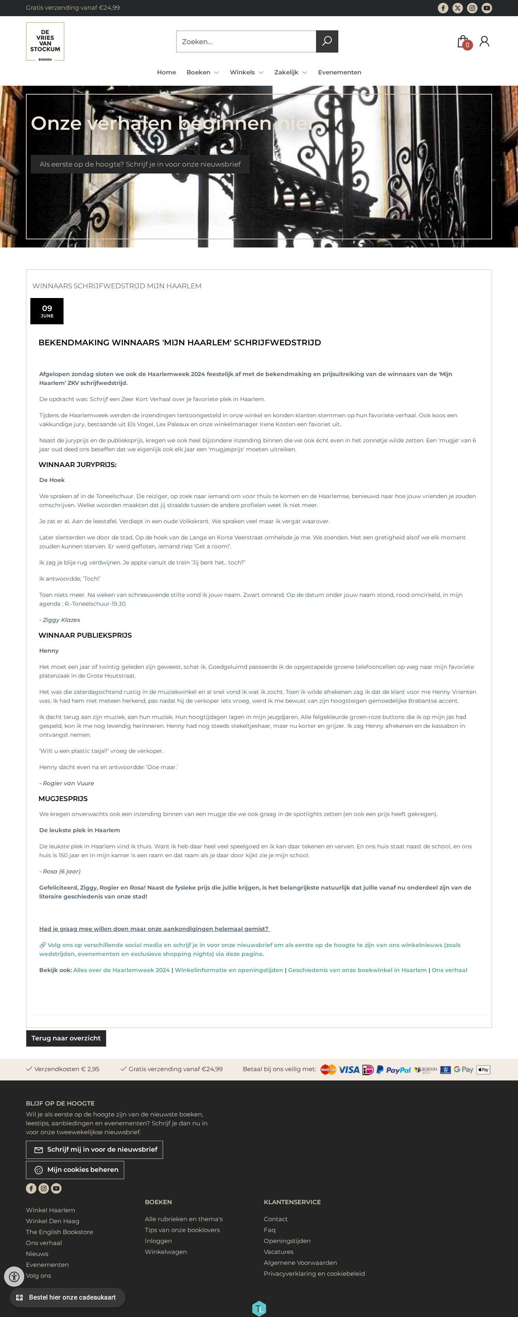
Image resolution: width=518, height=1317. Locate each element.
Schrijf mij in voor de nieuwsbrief (101, 1149)
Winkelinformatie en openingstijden (229, 970)
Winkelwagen (166, 1252)
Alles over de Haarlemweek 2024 (121, 970)
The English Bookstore (59, 1232)
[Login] (484, 41)
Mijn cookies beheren (82, 1169)
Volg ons (38, 1275)
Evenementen (339, 72)
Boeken (158, 1202)
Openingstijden (287, 1241)
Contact (276, 1219)
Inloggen (158, 1241)
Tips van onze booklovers (182, 1230)
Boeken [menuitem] (199, 72)
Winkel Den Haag (52, 1221)
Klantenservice (292, 1202)
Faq (270, 1230)
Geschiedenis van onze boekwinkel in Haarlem (357, 970)
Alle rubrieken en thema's (184, 1219)
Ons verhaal (449, 970)
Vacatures (278, 1252)
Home (166, 72)
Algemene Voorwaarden (300, 1262)
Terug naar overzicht (66, 1038)
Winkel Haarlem (50, 1210)
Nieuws (37, 1254)
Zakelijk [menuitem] (287, 72)
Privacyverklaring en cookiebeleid (314, 1273)
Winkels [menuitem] (243, 72)
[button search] (327, 41)
